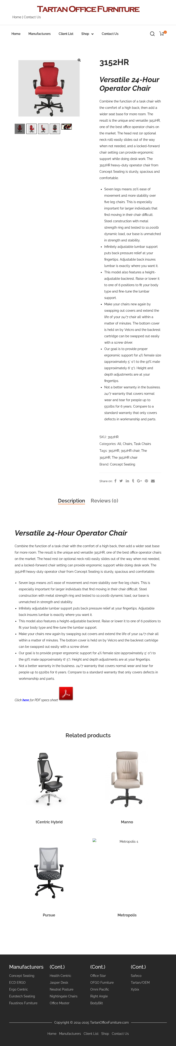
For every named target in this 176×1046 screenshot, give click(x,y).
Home (16, 17)
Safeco (136, 976)
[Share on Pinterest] (146, 481)
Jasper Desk (59, 982)
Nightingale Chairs (63, 996)
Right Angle (99, 996)
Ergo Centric (18, 989)
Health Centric (60, 976)
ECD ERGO (17, 982)
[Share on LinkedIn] (127, 481)
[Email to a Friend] (153, 481)
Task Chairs (142, 444)
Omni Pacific (99, 989)
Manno (127, 822)
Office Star (98, 976)
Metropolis (127, 915)
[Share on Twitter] (121, 481)
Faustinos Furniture (23, 1003)
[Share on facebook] (115, 481)
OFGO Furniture (102, 982)
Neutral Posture (61, 989)
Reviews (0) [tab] (104, 501)
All (119, 444)
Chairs (127, 444)
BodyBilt (96, 1003)
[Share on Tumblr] (133, 481)
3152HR (113, 450)
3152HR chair (130, 450)
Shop (85, 34)
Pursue (49, 915)
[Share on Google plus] (139, 481)
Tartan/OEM (140, 982)
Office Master (59, 1003)
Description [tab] (71, 501)
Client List (66, 34)
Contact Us (32, 17)
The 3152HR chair (125, 457)
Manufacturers (39, 34)
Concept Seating (122, 464)
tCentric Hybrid (49, 822)
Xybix (135, 989)
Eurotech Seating (22, 996)
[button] (79, 60)
